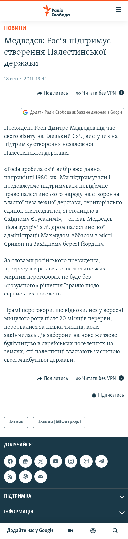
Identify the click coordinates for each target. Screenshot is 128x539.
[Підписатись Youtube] (56, 461)
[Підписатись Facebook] (10, 461)
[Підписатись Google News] (25, 461)
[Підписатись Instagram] (71, 461)
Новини (15, 29)
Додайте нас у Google (30, 530)
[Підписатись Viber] (86, 461)
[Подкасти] (93, 531)
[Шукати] (115, 531)
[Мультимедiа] (70, 531)
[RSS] (10, 477)
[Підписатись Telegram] (101, 461)
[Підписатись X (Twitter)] (40, 461)
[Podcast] (25, 477)
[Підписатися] (40, 477)
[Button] (52, 93)
